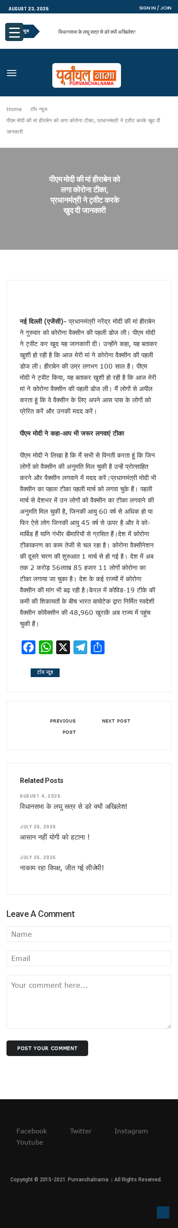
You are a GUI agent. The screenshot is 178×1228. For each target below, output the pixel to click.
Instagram (130, 1131)
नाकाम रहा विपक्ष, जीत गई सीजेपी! (62, 868)
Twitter (80, 1131)
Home (14, 109)
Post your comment (47, 1048)
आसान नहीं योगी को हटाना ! (55, 837)
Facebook (30, 1131)
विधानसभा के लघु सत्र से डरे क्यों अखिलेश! (97, 32)
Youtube (28, 1142)
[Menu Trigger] (14, 32)
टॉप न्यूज (38, 109)
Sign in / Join (155, 7)
